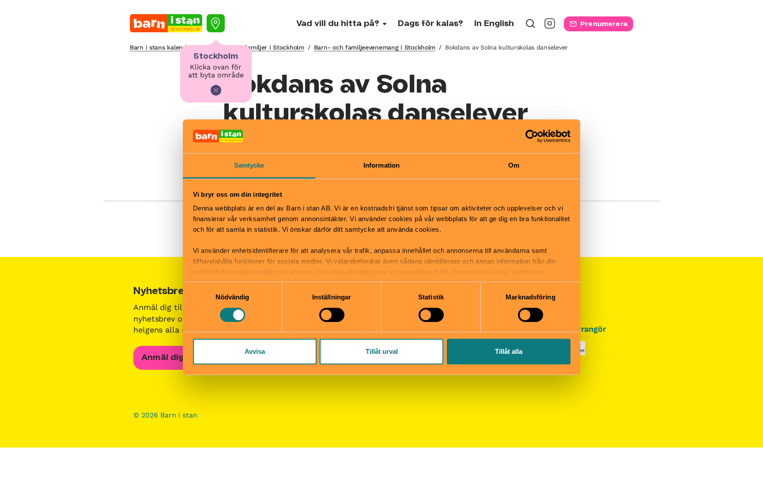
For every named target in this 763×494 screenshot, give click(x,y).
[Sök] (530, 26)
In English (494, 24)
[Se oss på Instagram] (549, 26)
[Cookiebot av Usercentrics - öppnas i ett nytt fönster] (531, 136)
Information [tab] (381, 165)
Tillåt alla (508, 351)
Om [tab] (513, 165)
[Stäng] (216, 90)
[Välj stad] (216, 23)
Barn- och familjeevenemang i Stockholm (374, 47)
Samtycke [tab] (249, 165)
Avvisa (255, 351)
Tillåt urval (382, 351)
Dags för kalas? (430, 24)
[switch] (331, 315)
